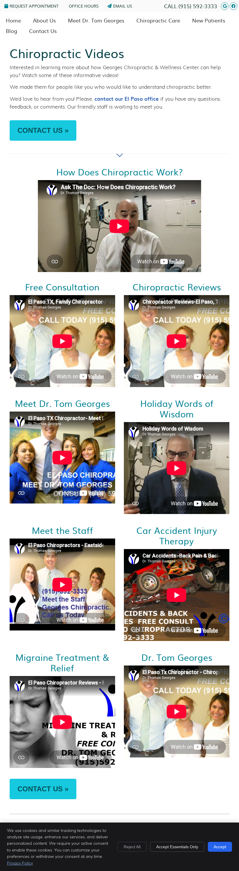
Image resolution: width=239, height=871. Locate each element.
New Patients (208, 20)
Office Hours (84, 6)
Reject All (132, 846)
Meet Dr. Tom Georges (96, 20)
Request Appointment (34, 6)
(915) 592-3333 (197, 6)
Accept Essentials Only (177, 846)
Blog (11, 31)
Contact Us (43, 31)
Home (13, 20)
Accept (220, 846)
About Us (44, 20)
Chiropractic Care (158, 20)
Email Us (122, 6)
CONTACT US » (42, 130)
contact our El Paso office (126, 98)
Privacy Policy (20, 863)
